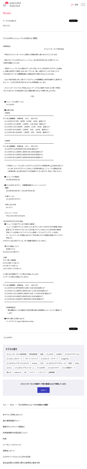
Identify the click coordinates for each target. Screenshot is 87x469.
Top (4, 405)
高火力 (9, 372)
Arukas (34, 363)
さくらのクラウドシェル (72, 354)
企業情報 (51, 372)
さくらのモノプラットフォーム (24, 368)
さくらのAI (49, 354)
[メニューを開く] (83, 4)
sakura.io (17, 372)
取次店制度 (33, 354)
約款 (41, 354)
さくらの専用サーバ (68, 368)
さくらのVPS (8, 337)
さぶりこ (9, 368)
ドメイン (32, 372)
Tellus (77, 363)
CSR (41, 363)
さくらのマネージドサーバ (49, 359)
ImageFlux (65, 359)
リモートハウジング (31, 359)
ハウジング (41, 372)
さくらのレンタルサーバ (14, 359)
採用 (70, 363)
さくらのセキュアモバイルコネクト (18, 363)
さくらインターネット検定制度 (16, 354)
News (12, 405)
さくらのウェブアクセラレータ (56, 363)
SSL (25, 372)
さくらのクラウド (53, 368)
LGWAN (59, 354)
